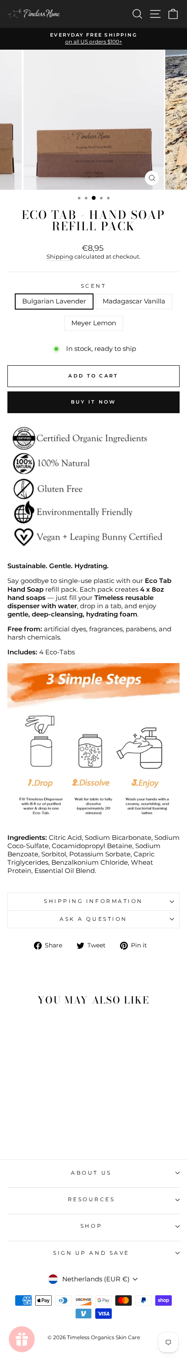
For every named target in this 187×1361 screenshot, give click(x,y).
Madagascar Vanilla (134, 301)
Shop (91, 1226)
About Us (91, 1173)
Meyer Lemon (93, 323)
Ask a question (93, 919)
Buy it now (94, 402)
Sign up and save (91, 1253)
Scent (94, 286)
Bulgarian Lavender (54, 301)
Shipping (60, 256)
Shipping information (93, 901)
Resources (91, 1199)
